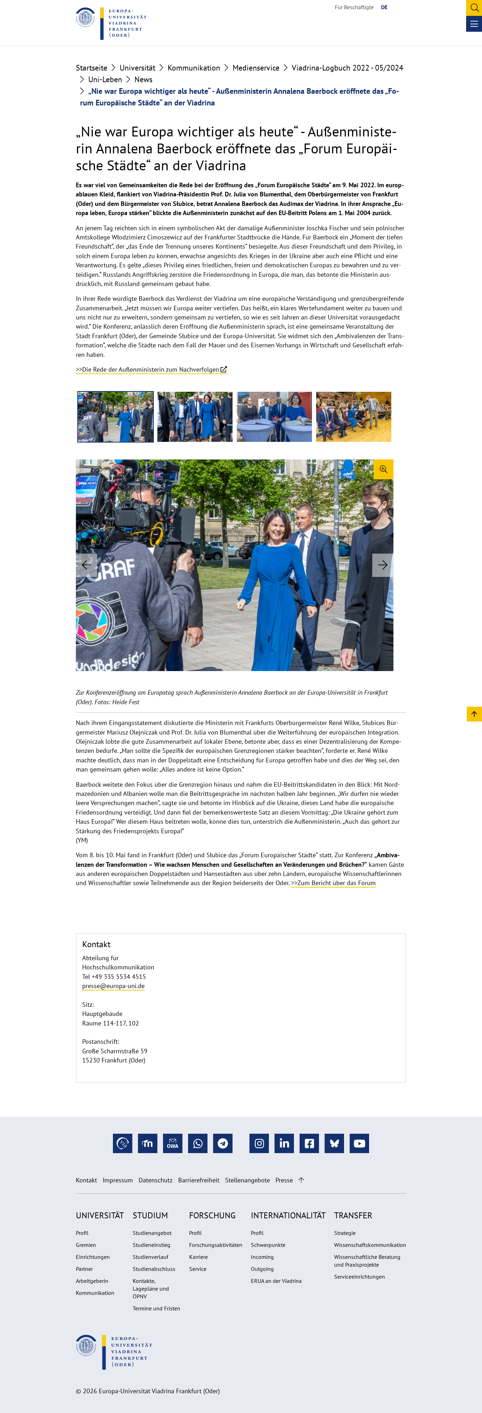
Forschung (212, 1215)
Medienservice (256, 68)
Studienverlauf (150, 1256)
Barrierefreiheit (198, 1180)
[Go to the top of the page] (301, 1180)
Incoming (262, 1256)
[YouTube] (359, 1143)
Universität (137, 68)
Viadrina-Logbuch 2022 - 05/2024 (347, 68)
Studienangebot (152, 1232)
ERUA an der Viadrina (276, 1280)
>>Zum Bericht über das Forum (333, 883)
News (143, 79)
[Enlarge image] (383, 469)
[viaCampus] (122, 1143)
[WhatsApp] (197, 1143)
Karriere (198, 1256)
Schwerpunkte (268, 1244)
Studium (150, 1215)
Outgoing (262, 1268)
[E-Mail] (172, 1143)
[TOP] (474, 713)
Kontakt (86, 1180)
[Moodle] (147, 1143)
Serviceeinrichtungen (359, 1276)
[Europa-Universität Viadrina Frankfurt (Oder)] (111, 23)
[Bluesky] (334, 1143)
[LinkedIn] (284, 1143)
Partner (84, 1268)
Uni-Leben (105, 79)
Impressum (118, 1180)
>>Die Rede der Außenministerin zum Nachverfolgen (147, 369)
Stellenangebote (247, 1180)
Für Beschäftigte (354, 7)
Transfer (353, 1215)
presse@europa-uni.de (113, 986)
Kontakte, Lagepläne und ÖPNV (151, 1288)
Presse (284, 1180)
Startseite (91, 68)
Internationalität (288, 1215)
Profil (82, 1232)
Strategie (345, 1232)
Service (197, 1268)
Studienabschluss (154, 1268)
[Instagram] (259, 1143)
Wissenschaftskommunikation (370, 1244)
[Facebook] (309, 1143)
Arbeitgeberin (92, 1280)
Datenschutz (156, 1180)
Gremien (86, 1244)
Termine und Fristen (156, 1308)
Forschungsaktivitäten (215, 1244)
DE (384, 7)
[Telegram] (223, 1143)
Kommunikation (194, 68)
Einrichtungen (93, 1256)
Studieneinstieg (151, 1244)
